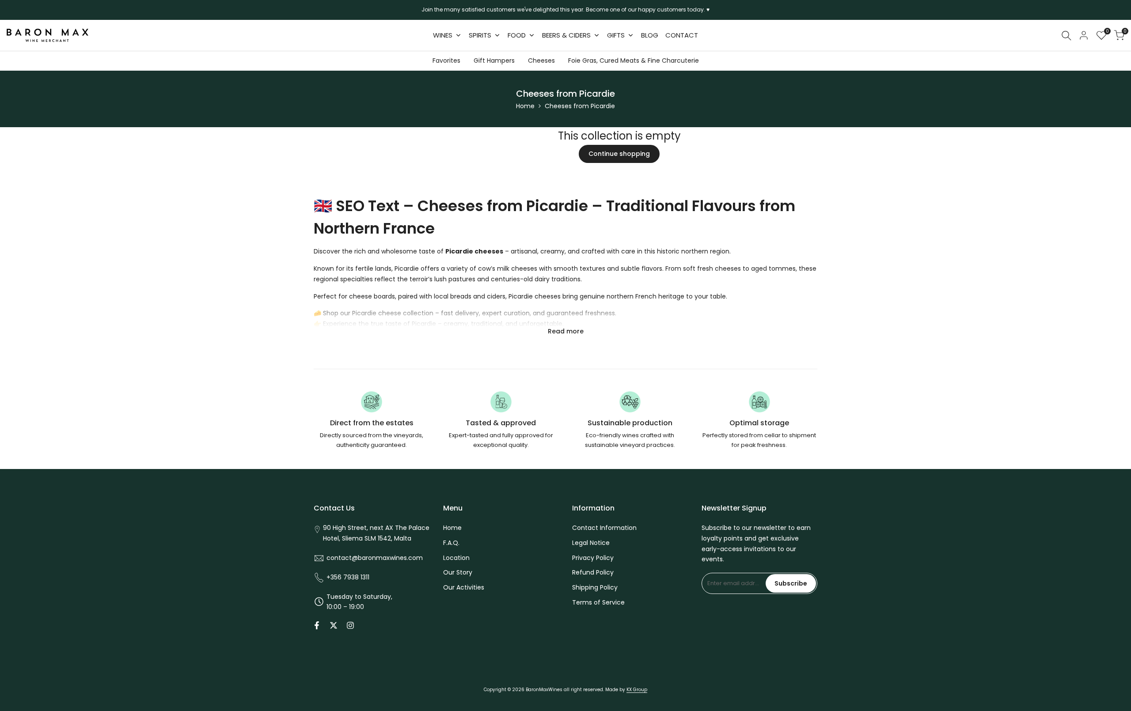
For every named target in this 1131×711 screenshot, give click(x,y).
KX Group (636, 689)
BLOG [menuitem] (649, 35)
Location (456, 557)
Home (525, 106)
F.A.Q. (451, 542)
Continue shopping (619, 153)
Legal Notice (591, 542)
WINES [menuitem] (442, 35)
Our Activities (463, 587)
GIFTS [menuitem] (616, 35)
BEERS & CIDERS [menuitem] (566, 35)
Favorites (446, 60)
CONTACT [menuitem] (681, 35)
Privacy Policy (593, 557)
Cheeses (541, 60)
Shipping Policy (595, 587)
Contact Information (604, 527)
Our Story (457, 572)
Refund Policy (593, 572)
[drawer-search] (1066, 35)
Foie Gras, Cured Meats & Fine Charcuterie (633, 60)
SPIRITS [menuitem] (480, 35)
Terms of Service (598, 602)
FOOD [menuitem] (517, 35)
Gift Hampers (494, 60)
